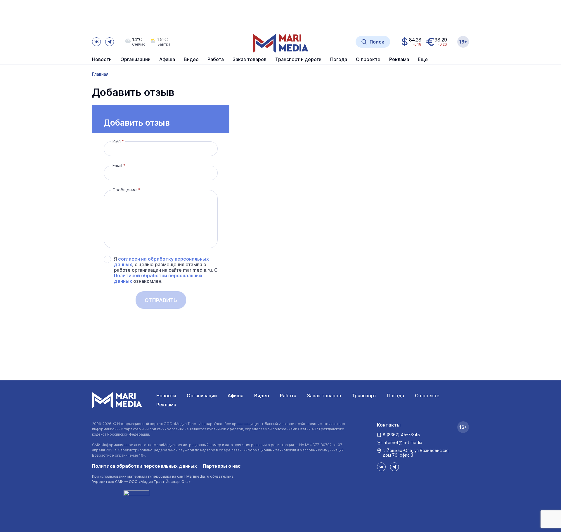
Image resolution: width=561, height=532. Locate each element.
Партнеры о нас (222, 466)
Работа (215, 59)
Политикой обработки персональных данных (158, 278)
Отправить (161, 300)
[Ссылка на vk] (96, 41)
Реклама (166, 405)
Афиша (235, 395)
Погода (395, 395)
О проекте (427, 395)
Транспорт (364, 395)
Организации (202, 395)
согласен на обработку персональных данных (161, 261)
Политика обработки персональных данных (144, 466)
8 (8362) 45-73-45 (401, 434)
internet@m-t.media (402, 442)
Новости (102, 59)
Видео (191, 59)
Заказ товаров (324, 395)
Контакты (389, 425)
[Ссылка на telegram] (109, 41)
